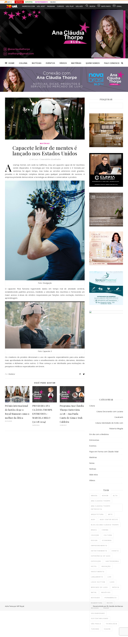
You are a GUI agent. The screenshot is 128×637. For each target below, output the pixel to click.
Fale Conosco (112, 63)
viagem (107, 629)
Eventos (50, 63)
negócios (105, 592)
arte (110, 514)
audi (93, 519)
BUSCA (92, 6)
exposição (96, 561)
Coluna (23, 63)
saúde (106, 608)
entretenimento (99, 551)
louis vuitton (98, 582)
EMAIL (119, 6)
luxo (112, 582)
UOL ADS (79, 6)
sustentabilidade (99, 618)
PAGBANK (51, 6)
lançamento (97, 577)
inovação (106, 566)
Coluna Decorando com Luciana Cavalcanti (109, 414)
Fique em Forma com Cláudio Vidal (103, 451)
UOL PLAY (70, 6)
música (115, 587)
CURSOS (60, 6)
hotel (94, 566)
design (94, 540)
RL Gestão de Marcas (115, 606)
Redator (11, 374)
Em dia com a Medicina (99, 434)
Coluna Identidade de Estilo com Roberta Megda (109, 426)
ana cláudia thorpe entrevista (100, 507)
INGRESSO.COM (28, 6)
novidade (95, 598)
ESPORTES (28, 2)
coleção (95, 535)
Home (11, 63)
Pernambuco (111, 598)
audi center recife (109, 519)
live (109, 577)
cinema (105, 530)
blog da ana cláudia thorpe (105, 525)
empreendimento (99, 545)
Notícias (36, 63)
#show (105, 495)
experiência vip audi (100, 556)
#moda (94, 495)
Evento (115, 551)
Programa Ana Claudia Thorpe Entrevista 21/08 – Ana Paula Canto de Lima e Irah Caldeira (72, 413)
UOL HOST (41, 6)
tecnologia (111, 624)
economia (107, 540)
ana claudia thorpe (100, 501)
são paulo (96, 624)
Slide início (93, 474)
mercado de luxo (99, 587)
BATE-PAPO (106, 6)
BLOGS (53, 2)
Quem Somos (93, 63)
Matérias (76, 63)
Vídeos (63, 63)
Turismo (95, 629)
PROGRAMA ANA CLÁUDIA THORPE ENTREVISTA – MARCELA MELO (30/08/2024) (42, 413)
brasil (94, 530)
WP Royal (20, 606)
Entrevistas (94, 440)
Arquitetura (97, 514)
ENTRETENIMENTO (41, 2)
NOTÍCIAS (19, 2)
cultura (108, 535)
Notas (91, 463)
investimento (97, 571)
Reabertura (96, 603)
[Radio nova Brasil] (64, 91)
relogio (95, 608)
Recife (110, 603)
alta (115, 495)
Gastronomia (112, 561)
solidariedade (98, 613)
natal (94, 592)
